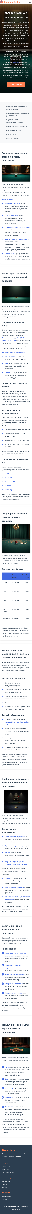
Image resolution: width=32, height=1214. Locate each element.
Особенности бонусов (13, 130)
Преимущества (6, 1167)
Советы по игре (11, 134)
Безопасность (6, 1181)
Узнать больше (16, 84)
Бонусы (4, 1184)
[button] (30, 2)
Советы (4, 1187)
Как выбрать (6, 1169)
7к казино (15, 62)
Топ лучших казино (12, 138)
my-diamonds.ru (7, 1196)
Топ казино (5, 1199)
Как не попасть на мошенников (16, 126)
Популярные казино (8, 1172)
